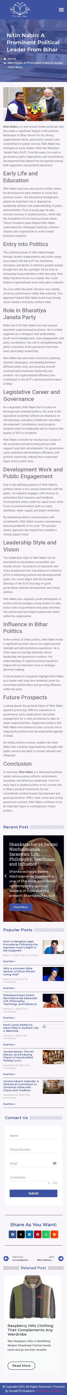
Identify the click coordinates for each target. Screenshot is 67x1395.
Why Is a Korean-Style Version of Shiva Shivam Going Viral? (19, 971)
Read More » (9, 961)
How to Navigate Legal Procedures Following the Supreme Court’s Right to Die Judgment (20, 946)
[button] (61, 10)
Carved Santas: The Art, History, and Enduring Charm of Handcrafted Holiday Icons (18, 1056)
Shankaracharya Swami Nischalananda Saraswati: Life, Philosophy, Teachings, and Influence (20, 1000)
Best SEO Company (50, 1391)
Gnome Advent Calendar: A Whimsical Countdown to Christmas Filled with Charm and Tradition (21, 1086)
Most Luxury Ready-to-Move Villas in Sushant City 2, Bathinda (21, 1027)
